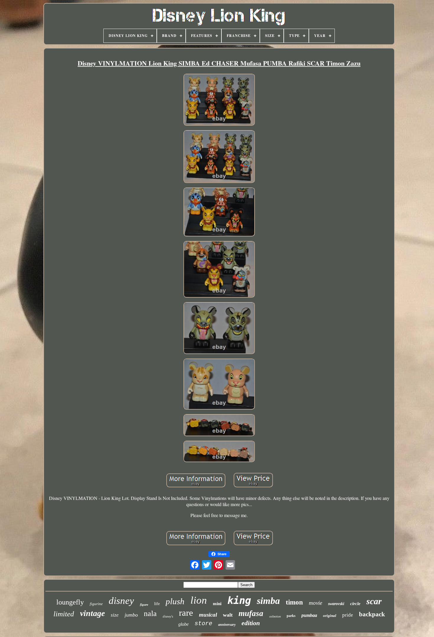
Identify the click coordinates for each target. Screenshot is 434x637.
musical (208, 615)
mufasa (251, 613)
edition (251, 623)
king (239, 600)
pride (347, 615)
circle (355, 603)
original (329, 615)
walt (228, 615)
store (203, 623)
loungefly (70, 602)
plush (175, 601)
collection (275, 616)
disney (121, 600)
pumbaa (309, 615)
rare (186, 612)
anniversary (227, 625)
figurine (96, 604)
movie (315, 603)
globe (183, 624)
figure (144, 604)
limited (63, 614)
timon (294, 602)
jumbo (131, 615)
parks (291, 616)
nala (150, 613)
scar (374, 601)
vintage (92, 613)
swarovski (336, 604)
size (115, 615)
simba (268, 600)
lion (198, 600)
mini (217, 603)
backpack (372, 614)
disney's (168, 616)
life (157, 604)
